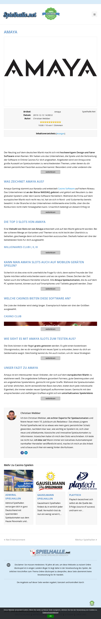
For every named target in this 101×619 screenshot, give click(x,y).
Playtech (75, 495)
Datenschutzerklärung (50, 613)
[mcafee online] (26, 605)
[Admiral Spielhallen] (18, 481)
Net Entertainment (15, 539)
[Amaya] (50, 71)
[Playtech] (82, 481)
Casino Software (66, 188)
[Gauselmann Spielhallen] (50, 481)
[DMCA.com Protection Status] (91, 605)
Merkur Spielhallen (85, 539)
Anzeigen (60, 133)
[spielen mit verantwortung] (67, 605)
